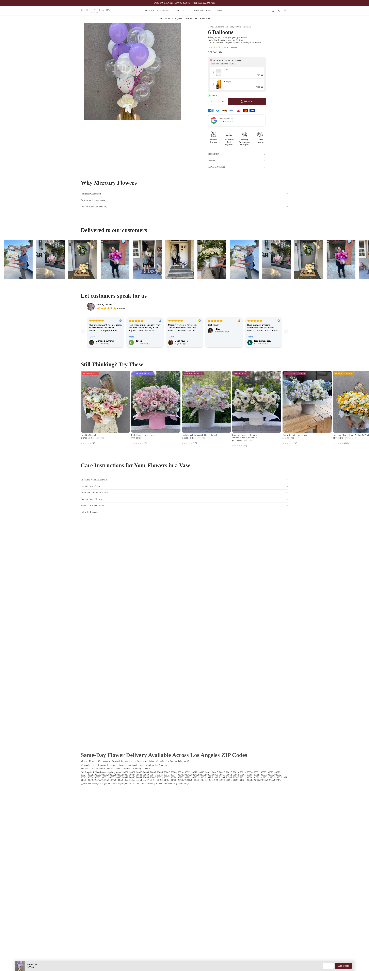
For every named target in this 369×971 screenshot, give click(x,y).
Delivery (212, 161)
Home (210, 27)
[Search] (273, 11)
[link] (219, 72)
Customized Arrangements (93, 200)
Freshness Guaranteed (91, 193)
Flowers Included (216, 167)
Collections (219, 27)
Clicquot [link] (227, 82)
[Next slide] (286, 331)
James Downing (105, 341)
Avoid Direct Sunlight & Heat (94, 492)
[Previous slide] (83, 331)
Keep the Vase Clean (90, 486)
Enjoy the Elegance (89, 512)
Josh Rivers (181, 341)
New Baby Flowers (233, 27)
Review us (273, 306)
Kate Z (139, 341)
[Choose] (125, 428)
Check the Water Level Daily (94, 479)
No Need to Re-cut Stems (92, 505)
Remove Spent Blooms (91, 499)
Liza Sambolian (262, 341)
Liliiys (217, 329)
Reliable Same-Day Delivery (94, 206)
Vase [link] (226, 70)
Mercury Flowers (104, 304)
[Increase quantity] (331, 965)
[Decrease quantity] (325, 965)
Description (213, 154)
